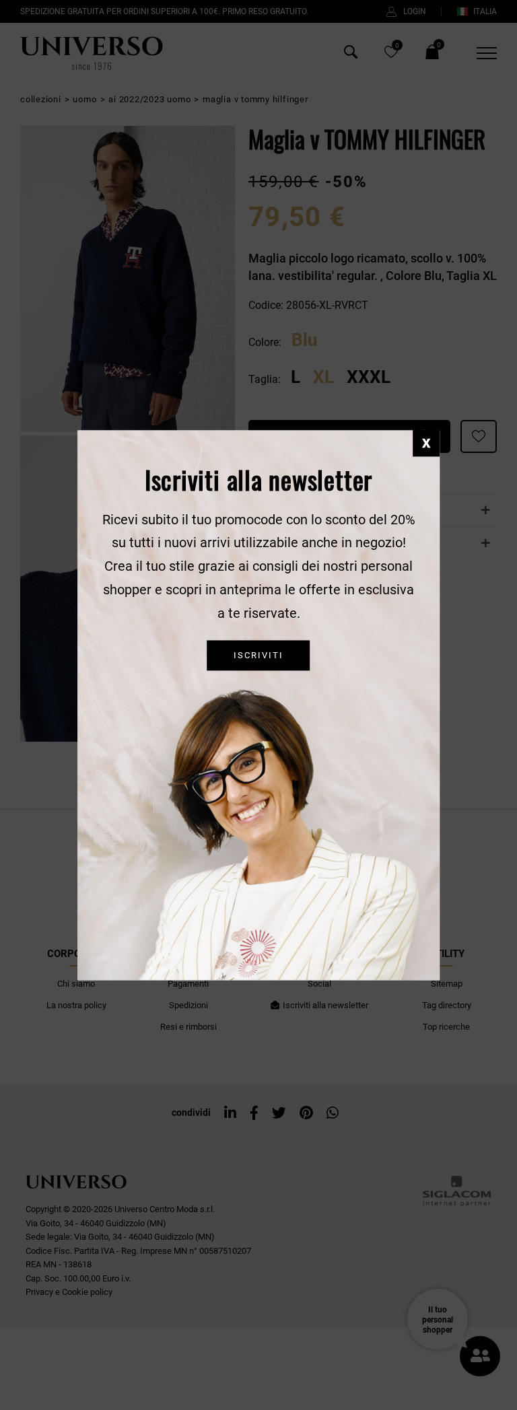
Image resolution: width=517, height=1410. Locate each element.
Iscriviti (258, 655)
